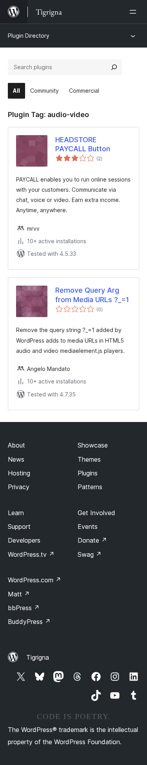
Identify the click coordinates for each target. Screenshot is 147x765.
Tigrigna (37, 657)
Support (19, 526)
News (16, 459)
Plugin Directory (28, 35)
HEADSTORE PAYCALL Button (82, 144)
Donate (92, 540)
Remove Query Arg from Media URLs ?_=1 (92, 294)
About (16, 445)
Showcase (93, 445)
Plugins (88, 473)
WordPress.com (34, 580)
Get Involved (96, 513)
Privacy (18, 487)
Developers (24, 540)
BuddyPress (29, 622)
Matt (19, 594)
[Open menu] (134, 12)
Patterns (90, 487)
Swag (90, 554)
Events (88, 526)
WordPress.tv (31, 554)
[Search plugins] (114, 67)
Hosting (19, 473)
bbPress (24, 608)
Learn (16, 513)
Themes (89, 459)
